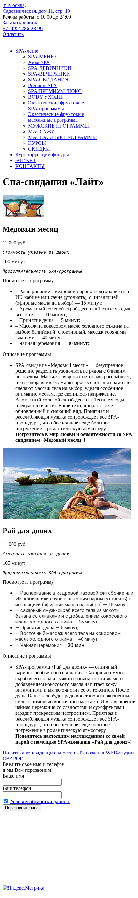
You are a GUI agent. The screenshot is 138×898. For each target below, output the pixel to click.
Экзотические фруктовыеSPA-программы (56, 105)
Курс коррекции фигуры (42, 154)
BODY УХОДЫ (45, 97)
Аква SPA (39, 62)
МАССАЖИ (41, 131)
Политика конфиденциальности (38, 752)
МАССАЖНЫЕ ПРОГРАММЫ (62, 137)
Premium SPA (42, 85)
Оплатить (13, 34)
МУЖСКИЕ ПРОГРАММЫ (58, 125)
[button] (15, 242)
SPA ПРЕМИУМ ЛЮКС (55, 91)
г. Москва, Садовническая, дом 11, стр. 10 (36, 8)
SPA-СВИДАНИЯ (48, 79)
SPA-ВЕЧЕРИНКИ (49, 74)
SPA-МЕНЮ (42, 56)
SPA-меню (26, 51)
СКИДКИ (39, 149)
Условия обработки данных (40, 801)
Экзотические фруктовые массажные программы (56, 117)
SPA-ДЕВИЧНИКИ (49, 68)
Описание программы (27, 354)
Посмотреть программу (28, 280)
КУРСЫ (37, 143)
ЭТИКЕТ (25, 160)
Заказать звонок (20, 22)
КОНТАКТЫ (30, 166)
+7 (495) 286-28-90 (23, 28)
